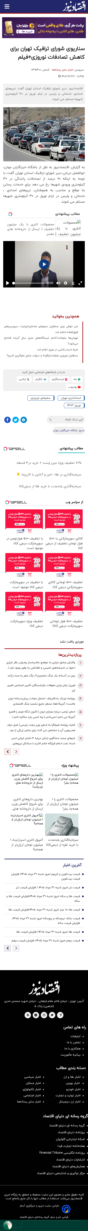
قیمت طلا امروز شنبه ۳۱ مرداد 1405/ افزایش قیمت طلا (48, 932)
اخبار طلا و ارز (72, 1077)
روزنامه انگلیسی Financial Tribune (62, 1153)
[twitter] (52, 1015)
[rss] (28, 1015)
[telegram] (35, 1015)
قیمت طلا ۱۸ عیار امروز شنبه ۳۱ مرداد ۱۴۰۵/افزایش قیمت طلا (44, 910)
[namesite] (74, 6)
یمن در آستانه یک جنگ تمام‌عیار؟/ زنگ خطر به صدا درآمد (41, 676)
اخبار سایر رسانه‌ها (62, 70)
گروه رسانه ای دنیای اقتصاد (67, 1126)
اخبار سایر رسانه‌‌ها (29, 1102)
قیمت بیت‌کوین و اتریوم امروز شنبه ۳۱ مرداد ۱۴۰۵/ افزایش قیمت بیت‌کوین (45, 876)
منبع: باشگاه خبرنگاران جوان (68, 430)
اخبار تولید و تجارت (68, 1096)
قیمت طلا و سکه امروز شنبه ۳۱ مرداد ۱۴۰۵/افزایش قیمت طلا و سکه (43, 898)
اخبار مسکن (33, 1083)
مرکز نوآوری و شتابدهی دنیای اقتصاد (61, 1173)
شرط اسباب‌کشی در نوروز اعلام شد (57, 350)
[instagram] (44, 1015)
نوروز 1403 (74, 405)
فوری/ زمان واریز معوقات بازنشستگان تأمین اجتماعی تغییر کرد (41, 688)
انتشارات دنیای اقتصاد (70, 1160)
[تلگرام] (24, 420)
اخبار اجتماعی (32, 1096)
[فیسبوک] (7, 420)
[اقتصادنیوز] (44, 988)
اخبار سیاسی (32, 1077)
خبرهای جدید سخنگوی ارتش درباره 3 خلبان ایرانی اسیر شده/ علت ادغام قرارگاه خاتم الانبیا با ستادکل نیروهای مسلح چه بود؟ (43, 741)
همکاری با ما (73, 1049)
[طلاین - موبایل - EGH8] (44, 27)
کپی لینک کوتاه (74, 419)
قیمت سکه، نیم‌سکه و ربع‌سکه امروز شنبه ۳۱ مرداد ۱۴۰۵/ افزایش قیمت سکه (46, 921)
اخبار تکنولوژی (32, 1089)
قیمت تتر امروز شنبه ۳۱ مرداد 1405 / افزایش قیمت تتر (48, 888)
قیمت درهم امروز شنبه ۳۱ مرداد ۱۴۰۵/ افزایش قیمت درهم (46, 941)
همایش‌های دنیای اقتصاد (68, 1167)
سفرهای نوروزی (41, 398)
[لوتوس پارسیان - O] (44, 1225)
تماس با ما (74, 1042)
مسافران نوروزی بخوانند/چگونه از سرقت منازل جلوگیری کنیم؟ (42, 356)
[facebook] (61, 1015)
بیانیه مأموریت (71, 1055)
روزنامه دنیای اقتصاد (71, 1132)
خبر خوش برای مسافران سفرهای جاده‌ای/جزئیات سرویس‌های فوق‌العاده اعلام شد (41, 329)
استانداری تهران (71, 398)
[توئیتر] (15, 420)
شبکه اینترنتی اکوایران (70, 1139)
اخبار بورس (73, 1083)
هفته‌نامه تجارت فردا (71, 1146)
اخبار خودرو (73, 1089)
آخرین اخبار (72, 865)
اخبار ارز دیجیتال (70, 1102)
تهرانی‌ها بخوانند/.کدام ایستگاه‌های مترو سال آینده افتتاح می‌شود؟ (41, 341)
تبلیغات (75, 1036)
